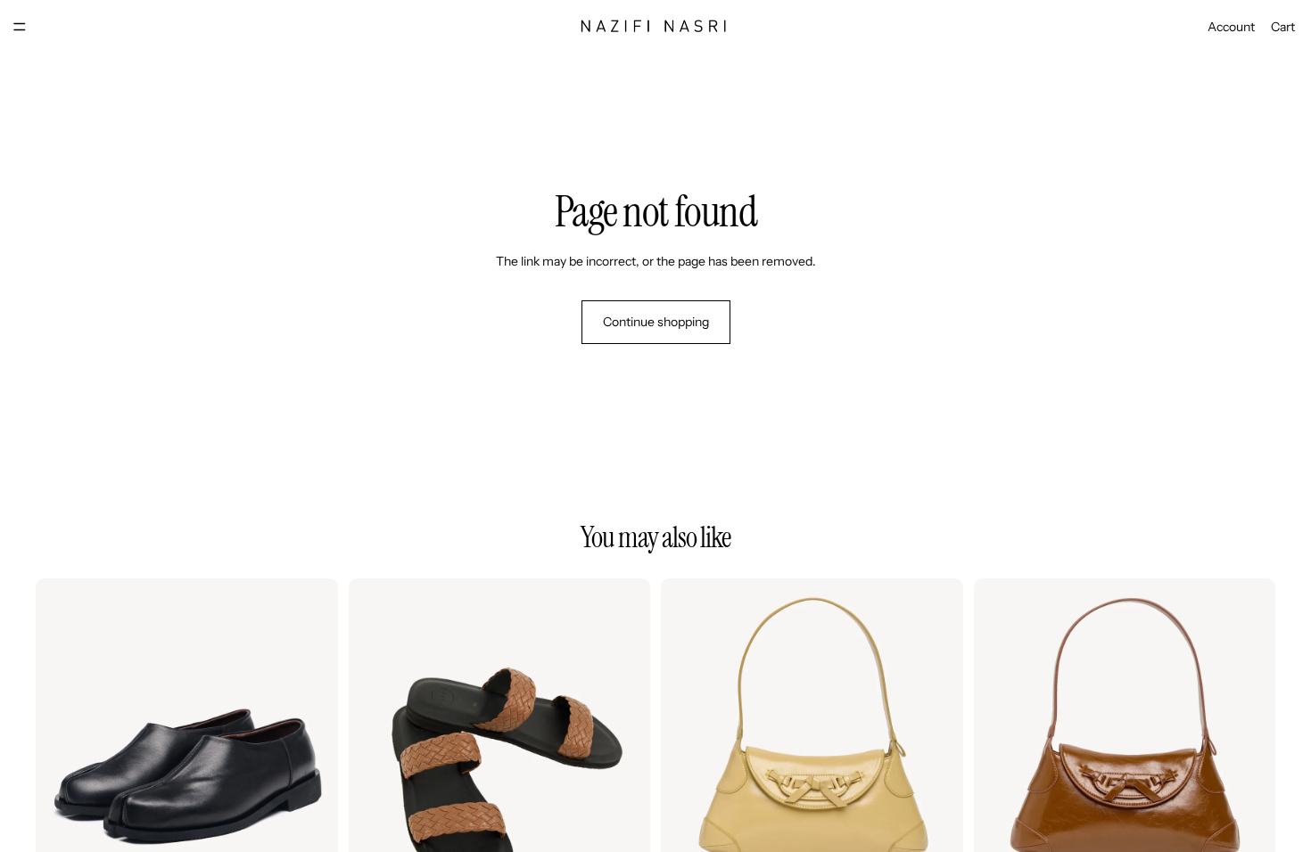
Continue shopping (656, 322)
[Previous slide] (62, 730)
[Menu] (19, 26)
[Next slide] (311, 730)
